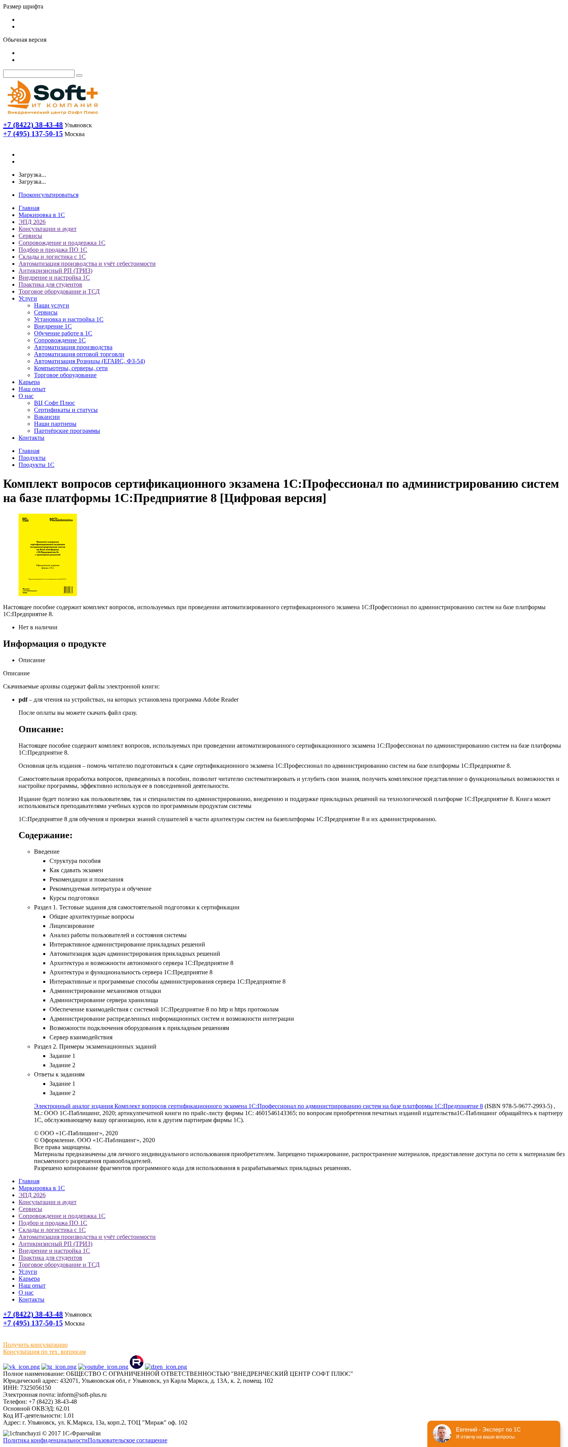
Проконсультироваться (48, 194)
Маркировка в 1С (42, 215)
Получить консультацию (35, 1344)
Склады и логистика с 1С (52, 256)
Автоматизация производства (73, 347)
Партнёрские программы (67, 430)
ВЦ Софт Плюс (54, 403)
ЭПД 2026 (32, 222)
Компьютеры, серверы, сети (71, 368)
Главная (29, 208)
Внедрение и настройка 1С (54, 277)
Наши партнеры (55, 423)
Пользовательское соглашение (127, 1440)
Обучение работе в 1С (63, 333)
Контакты (31, 437)
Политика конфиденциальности (45, 1440)
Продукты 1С (36, 464)
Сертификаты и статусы (66, 410)
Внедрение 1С (53, 326)
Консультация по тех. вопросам (44, 1351)
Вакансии (47, 416)
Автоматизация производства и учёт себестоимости (87, 263)
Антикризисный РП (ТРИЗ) (55, 270)
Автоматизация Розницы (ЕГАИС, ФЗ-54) (89, 361)
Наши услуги (51, 305)
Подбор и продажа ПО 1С (53, 249)
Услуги (28, 298)
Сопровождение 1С (60, 340)
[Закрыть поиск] (79, 75)
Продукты (32, 457)
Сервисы (30, 235)
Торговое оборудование (65, 375)
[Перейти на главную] (52, 116)
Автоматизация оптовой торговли (79, 354)
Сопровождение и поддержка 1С (62, 242)
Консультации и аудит (48, 229)
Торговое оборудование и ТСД (59, 291)
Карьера (29, 382)
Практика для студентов (50, 284)
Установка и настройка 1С (69, 319)
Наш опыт (32, 389)
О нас (26, 396)
